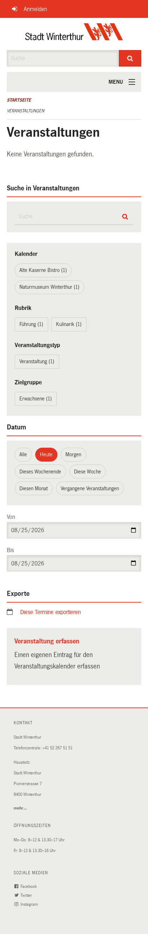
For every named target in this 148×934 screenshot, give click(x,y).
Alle (23, 454)
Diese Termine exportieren (50, 612)
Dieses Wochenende (40, 472)
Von (11, 517)
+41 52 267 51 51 (57, 748)
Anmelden (35, 9)
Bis (10, 550)
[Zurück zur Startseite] (74, 34)
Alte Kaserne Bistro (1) (43, 270)
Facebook (29, 886)
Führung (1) (31, 324)
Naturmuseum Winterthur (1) (49, 287)
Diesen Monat (33, 488)
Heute (46, 454)
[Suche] (130, 58)
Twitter (26, 895)
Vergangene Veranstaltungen (90, 488)
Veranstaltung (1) (36, 361)
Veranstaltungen (25, 110)
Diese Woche (87, 472)
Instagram (29, 904)
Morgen (73, 454)
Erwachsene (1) (35, 399)
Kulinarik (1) (69, 324)
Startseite (19, 100)
